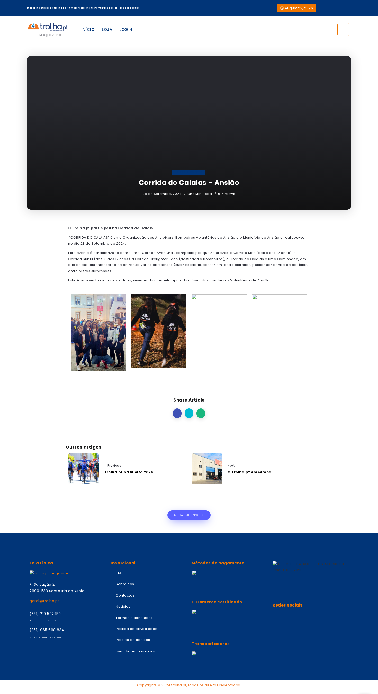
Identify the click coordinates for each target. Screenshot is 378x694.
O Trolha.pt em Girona (250, 472)
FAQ (119, 573)
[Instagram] (323, 8)
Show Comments (189, 515)
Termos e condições (134, 617)
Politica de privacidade (137, 628)
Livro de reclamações (135, 651)
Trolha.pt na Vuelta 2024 (128, 472)
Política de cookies (133, 639)
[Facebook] (332, 8)
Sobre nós (125, 584)
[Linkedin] (348, 8)
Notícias (123, 606)
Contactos (125, 595)
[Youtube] (340, 8)
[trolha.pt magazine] (47, 26)
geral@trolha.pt (44, 600)
